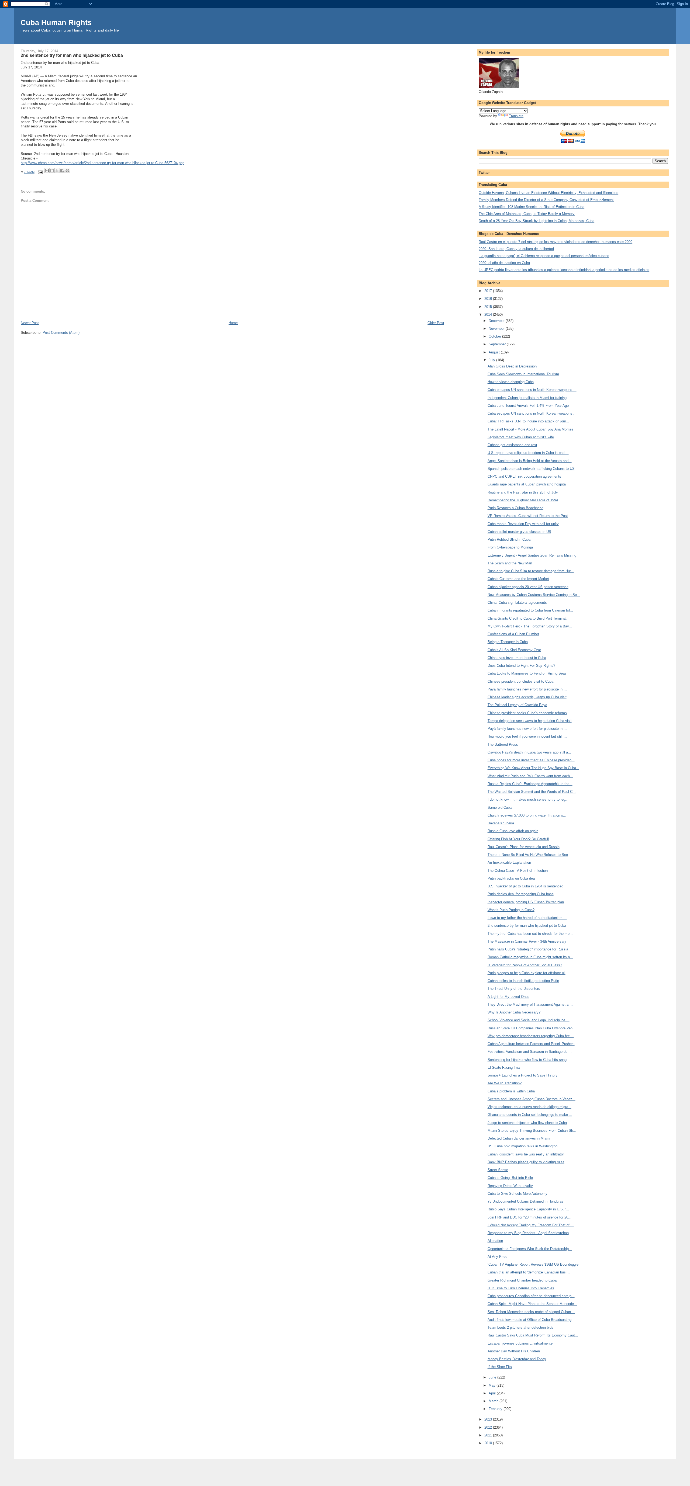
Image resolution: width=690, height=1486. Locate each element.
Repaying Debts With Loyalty (510, 1186)
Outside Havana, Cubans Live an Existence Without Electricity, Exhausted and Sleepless (548, 193)
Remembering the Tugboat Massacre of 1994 (523, 500)
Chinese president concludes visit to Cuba (520, 681)
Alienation (495, 1241)
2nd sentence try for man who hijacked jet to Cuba (527, 925)
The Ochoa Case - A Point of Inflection (518, 871)
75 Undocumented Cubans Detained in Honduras (525, 1201)
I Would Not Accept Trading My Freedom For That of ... (531, 1225)
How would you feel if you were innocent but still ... (527, 736)
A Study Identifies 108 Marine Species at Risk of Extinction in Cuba (531, 207)
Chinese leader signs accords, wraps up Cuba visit (527, 697)
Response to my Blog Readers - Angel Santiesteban (528, 1233)
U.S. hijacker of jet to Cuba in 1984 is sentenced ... (528, 886)
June (493, 1377)
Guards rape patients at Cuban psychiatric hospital (527, 484)
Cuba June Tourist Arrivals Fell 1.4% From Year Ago (528, 406)
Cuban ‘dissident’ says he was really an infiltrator (526, 1154)
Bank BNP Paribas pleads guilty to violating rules (526, 1162)
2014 (488, 315)
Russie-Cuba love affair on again (513, 831)
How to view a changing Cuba (511, 382)
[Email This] (47, 170)
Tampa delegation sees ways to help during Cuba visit (530, 721)
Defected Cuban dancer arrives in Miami (519, 1138)
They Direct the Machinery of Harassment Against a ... (530, 1004)
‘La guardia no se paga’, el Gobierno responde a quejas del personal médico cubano (544, 256)
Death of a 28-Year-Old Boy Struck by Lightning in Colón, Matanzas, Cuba (536, 221)
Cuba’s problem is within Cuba (511, 1091)
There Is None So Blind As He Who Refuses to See (528, 855)
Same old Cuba (500, 808)
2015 (488, 307)
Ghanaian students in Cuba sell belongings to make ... (530, 1115)
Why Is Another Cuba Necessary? (514, 1012)
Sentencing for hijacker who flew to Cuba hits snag (527, 1060)
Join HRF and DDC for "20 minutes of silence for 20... (529, 1217)
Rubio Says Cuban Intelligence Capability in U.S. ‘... (528, 1209)
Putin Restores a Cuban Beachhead (515, 508)
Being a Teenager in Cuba (508, 642)
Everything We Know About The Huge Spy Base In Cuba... (533, 768)
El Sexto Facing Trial (504, 1067)
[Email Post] (40, 171)
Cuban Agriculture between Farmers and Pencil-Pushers (531, 1044)
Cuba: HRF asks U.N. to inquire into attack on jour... (528, 421)
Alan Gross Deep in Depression (512, 366)
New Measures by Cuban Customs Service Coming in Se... (534, 595)
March (494, 1401)
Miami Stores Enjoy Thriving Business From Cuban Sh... (532, 1131)
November (497, 329)
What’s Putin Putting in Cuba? (511, 910)
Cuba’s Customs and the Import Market (518, 579)
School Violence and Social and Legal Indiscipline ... (529, 1020)
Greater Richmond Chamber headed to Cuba (522, 1280)
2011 (488, 1435)
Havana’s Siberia (501, 823)
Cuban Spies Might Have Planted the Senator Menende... (532, 1304)
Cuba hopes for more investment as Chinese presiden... (531, 760)
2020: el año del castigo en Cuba (504, 263)
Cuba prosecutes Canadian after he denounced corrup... (531, 1296)
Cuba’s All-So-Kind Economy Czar (514, 650)
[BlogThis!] (52, 170)
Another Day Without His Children (514, 1351)
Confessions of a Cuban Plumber (513, 634)
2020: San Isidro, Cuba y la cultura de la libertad (516, 249)
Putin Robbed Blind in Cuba (509, 539)
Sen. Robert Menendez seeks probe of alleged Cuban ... (531, 1312)
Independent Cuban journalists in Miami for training (527, 398)
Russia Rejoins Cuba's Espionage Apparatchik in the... (530, 784)
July (492, 360)
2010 (488, 1443)
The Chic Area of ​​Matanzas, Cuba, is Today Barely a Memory (527, 214)
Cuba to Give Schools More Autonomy (517, 1194)
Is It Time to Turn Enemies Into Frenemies (521, 1288)
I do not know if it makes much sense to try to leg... (528, 799)
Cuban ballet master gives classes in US (519, 532)
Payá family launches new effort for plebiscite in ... (527, 689)
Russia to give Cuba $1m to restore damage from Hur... (531, 571)
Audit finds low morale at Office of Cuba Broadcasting (529, 1320)
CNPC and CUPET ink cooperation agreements (524, 476)
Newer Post (30, 323)
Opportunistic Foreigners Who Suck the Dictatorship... (530, 1249)
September (498, 344)
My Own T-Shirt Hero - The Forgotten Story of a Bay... (530, 626)
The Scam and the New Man (510, 563)
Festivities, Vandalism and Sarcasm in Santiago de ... (530, 1052)
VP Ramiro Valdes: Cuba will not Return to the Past (528, 516)
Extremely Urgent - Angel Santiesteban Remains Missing (532, 555)
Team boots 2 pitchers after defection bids (520, 1327)
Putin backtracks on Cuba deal (512, 878)
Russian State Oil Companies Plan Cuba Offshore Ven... (532, 1028)
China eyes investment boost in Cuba (517, 658)
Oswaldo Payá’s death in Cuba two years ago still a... (529, 752)
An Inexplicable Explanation (509, 862)
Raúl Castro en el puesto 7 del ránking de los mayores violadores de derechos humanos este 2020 (555, 242)
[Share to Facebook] (62, 170)
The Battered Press (503, 744)
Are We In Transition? (505, 1083)
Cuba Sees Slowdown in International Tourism (523, 374)
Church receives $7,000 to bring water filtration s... (527, 815)
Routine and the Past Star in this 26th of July (523, 492)
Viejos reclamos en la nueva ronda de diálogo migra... (529, 1107)
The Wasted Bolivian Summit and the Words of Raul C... (532, 792)
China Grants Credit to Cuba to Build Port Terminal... (529, 618)
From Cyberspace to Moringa (510, 547)
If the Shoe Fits (500, 1367)
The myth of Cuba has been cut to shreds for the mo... (530, 934)
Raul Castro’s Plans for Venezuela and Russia (524, 847)
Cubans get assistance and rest (512, 445)
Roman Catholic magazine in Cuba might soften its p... (530, 957)
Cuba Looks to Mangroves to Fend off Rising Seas (527, 673)
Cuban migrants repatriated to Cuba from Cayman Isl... (530, 610)
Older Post (435, 323)
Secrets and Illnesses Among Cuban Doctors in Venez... (531, 1099)
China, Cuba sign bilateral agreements (517, 602)
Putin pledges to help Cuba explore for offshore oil (526, 973)
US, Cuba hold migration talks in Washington (522, 1146)
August (495, 352)
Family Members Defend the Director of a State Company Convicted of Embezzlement (546, 200)
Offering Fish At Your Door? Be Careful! (518, 839)
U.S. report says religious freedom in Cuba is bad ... (528, 453)
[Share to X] (57, 170)
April (493, 1393)
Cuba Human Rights (56, 22)
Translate (516, 116)
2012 (488, 1427)
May (492, 1385)
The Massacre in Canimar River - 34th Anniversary (527, 941)
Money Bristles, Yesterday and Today (517, 1359)
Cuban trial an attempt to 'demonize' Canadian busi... (529, 1272)
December (497, 321)
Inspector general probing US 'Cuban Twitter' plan (526, 902)
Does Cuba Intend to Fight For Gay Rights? (521, 666)
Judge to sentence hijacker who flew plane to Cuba (527, 1123)
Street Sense (498, 1170)
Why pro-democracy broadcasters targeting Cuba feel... (531, 1036)
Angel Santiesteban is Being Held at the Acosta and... (530, 461)
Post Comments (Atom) (61, 333)
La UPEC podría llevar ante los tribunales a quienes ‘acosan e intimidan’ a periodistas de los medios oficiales (564, 270)
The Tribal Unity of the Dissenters (514, 989)
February (496, 1409)
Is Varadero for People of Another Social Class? (525, 965)
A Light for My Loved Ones (508, 997)
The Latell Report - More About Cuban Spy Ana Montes (530, 429)
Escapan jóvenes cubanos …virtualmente (520, 1343)
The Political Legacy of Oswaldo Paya (517, 705)
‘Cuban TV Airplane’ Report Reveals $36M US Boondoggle (533, 1264)
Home (233, 323)
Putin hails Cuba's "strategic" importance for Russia (528, 949)
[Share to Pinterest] (67, 170)
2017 (488, 291)
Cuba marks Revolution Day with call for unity (523, 524)
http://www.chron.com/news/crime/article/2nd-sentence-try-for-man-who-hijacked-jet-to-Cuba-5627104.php (102, 163)
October (495, 336)
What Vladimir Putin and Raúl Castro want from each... (530, 776)
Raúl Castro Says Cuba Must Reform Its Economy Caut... (533, 1335)
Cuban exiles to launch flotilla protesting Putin (523, 981)
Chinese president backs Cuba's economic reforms (527, 713)
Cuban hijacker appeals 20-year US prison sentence (528, 587)
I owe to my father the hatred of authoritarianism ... (527, 918)
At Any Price (497, 1257)
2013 (488, 1419)
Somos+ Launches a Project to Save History (522, 1075)
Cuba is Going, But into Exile (510, 1178)
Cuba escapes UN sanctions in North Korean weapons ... (532, 390)
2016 (488, 299)
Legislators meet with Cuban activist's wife (521, 437)
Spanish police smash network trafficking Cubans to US (531, 469)
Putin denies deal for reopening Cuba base (521, 894)
